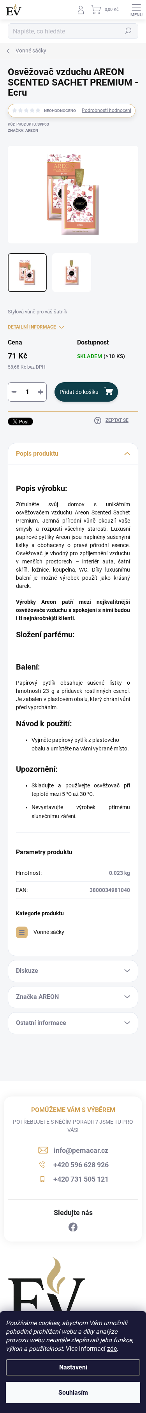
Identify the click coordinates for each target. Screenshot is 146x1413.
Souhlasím (73, 1392)
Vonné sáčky (48, 932)
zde (112, 1348)
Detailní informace (32, 327)
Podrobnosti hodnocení (106, 110)
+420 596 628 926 (81, 1165)
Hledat (128, 31)
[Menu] (136, 9)
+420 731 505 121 (81, 1179)
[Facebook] (73, 1227)
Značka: (23, 130)
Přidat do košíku (79, 392)
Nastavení (73, 1367)
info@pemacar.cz (81, 1150)
